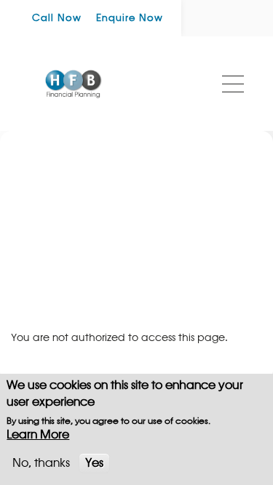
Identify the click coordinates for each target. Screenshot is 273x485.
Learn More (38, 434)
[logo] (73, 83)
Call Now (57, 18)
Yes (94, 463)
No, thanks (41, 463)
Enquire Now (129, 18)
